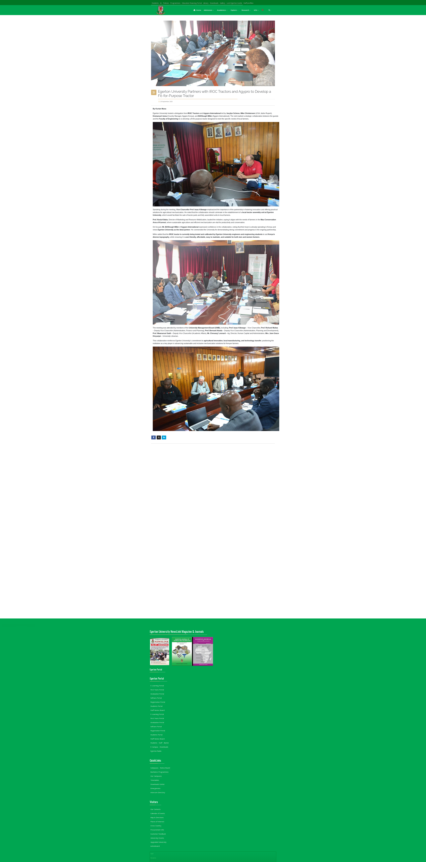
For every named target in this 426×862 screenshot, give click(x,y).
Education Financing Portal (192, 3)
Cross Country (155, 826)
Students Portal (156, 706)
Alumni (166, 743)
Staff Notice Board (157, 710)
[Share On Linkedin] (164, 437)
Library (205, 3)
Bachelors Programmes (159, 772)
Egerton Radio (155, 751)
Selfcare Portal (156, 698)
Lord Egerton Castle (234, 3)
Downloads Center (157, 784)
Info (255, 10)
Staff (160, 743)
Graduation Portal (157, 694)
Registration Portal (157, 702)
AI (161, 3)
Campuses (154, 768)
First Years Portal (157, 690)
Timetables (154, 780)
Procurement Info (157, 830)
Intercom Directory (157, 792)
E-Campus (154, 747)
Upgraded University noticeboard (158, 844)
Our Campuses (156, 776)
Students (155, 3)
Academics (221, 10)
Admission (208, 10)
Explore (234, 10)
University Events (157, 838)
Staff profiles (248, 3)
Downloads (214, 3)
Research (245, 10)
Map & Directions (157, 817)
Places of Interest (157, 821)
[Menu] (262, 10)
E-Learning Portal (157, 686)
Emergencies (155, 788)
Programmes (175, 3)
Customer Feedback (158, 834)
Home (198, 10)
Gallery (222, 3)
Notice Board (165, 768)
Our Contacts (155, 809)
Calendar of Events (157, 813)
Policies (166, 3)
